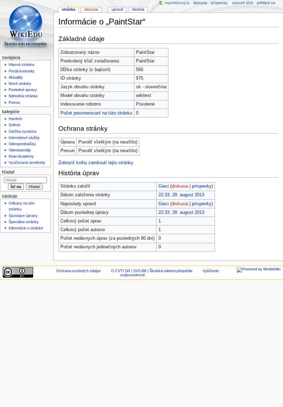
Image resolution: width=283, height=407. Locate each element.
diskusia (180, 186)
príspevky (202, 186)
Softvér (15, 125)
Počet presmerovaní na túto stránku (96, 113)
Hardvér (15, 119)
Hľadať (8, 172)
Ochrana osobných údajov (78, 271)
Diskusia (91, 9)
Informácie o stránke (26, 228)
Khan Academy (21, 156)
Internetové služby (24, 138)
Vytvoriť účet (242, 3)
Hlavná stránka (21, 64)
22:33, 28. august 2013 (181, 194)
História (138, 9)
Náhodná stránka (23, 96)
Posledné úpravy (23, 90)
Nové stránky (20, 83)
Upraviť (117, 9)
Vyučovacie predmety (27, 162)
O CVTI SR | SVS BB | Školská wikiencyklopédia (151, 271)
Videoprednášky (22, 144)
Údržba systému (23, 131)
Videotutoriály (20, 150)
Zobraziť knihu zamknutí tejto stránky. (96, 162)
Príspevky (219, 3)
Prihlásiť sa (266, 3)
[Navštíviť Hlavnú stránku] (26, 26)
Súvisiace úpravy (23, 216)
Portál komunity (22, 71)
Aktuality (16, 77)
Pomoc (14, 102)
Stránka (68, 9)
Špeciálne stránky (24, 222)
